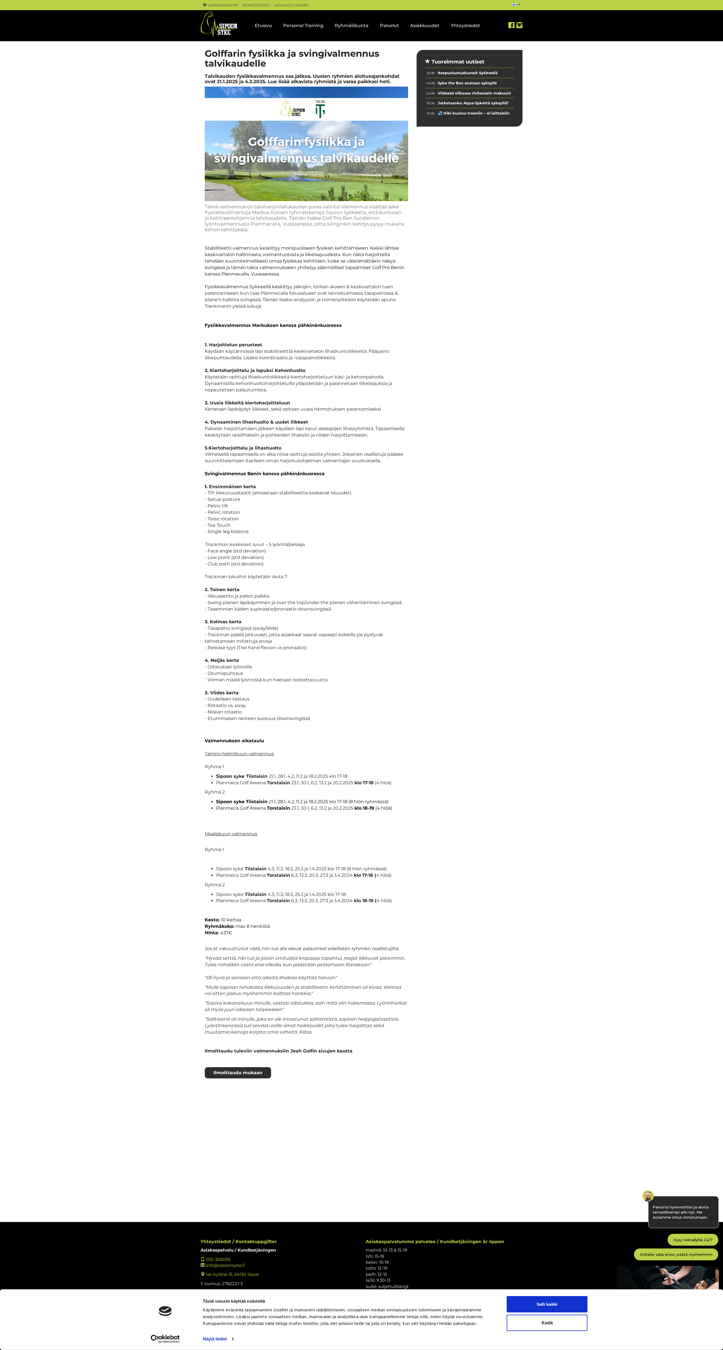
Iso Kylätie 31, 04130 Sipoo (232, 1274)
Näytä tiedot (215, 1338)
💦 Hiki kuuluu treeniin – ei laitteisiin (473, 113)
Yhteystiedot (465, 25)
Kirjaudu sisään (292, 5)
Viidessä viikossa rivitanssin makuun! (474, 93)
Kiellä (547, 1322)
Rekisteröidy (256, 5)
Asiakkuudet (424, 25)
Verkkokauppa (222, 5)
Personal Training (303, 25)
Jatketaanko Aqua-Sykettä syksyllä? (473, 103)
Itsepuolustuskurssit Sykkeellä (468, 73)
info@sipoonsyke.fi (225, 1265)
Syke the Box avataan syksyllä (467, 83)
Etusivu (263, 25)
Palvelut (389, 25)
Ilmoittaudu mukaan (238, 1072)
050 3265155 (217, 1259)
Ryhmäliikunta (352, 25)
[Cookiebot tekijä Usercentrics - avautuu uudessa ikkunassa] (165, 1339)
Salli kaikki (547, 1304)
